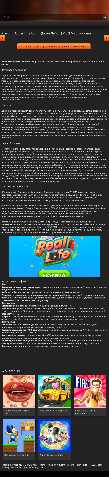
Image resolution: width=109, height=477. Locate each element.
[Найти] (105, 17)
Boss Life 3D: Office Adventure (85, 412)
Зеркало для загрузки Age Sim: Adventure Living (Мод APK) (56, 46)
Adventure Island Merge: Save (16, 412)
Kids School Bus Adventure (53, 410)
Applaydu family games (51, 454)
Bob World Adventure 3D (16, 454)
